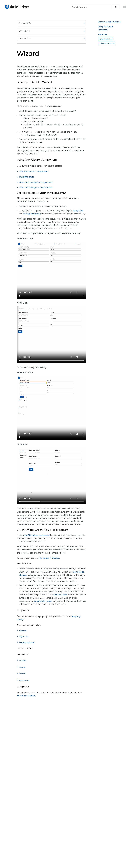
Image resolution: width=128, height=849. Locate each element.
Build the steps (27, 176)
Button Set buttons (26, 695)
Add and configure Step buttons (36, 187)
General (23, 631)
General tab (23, 660)
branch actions (60, 594)
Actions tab (22, 673)
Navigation (78, 210)
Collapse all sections (107, 43)
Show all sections (105, 39)
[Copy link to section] (41, 55)
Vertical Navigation (32, 213)
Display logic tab (27, 642)
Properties (102, 34)
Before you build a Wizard (109, 22)
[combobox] (95, 7)
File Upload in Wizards (49, 558)
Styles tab (24, 636)
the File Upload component (37, 535)
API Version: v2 (25, 31)
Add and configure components (36, 182)
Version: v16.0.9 (25, 23)
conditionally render (43, 601)
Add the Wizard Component (34, 171)
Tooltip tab (22, 667)
